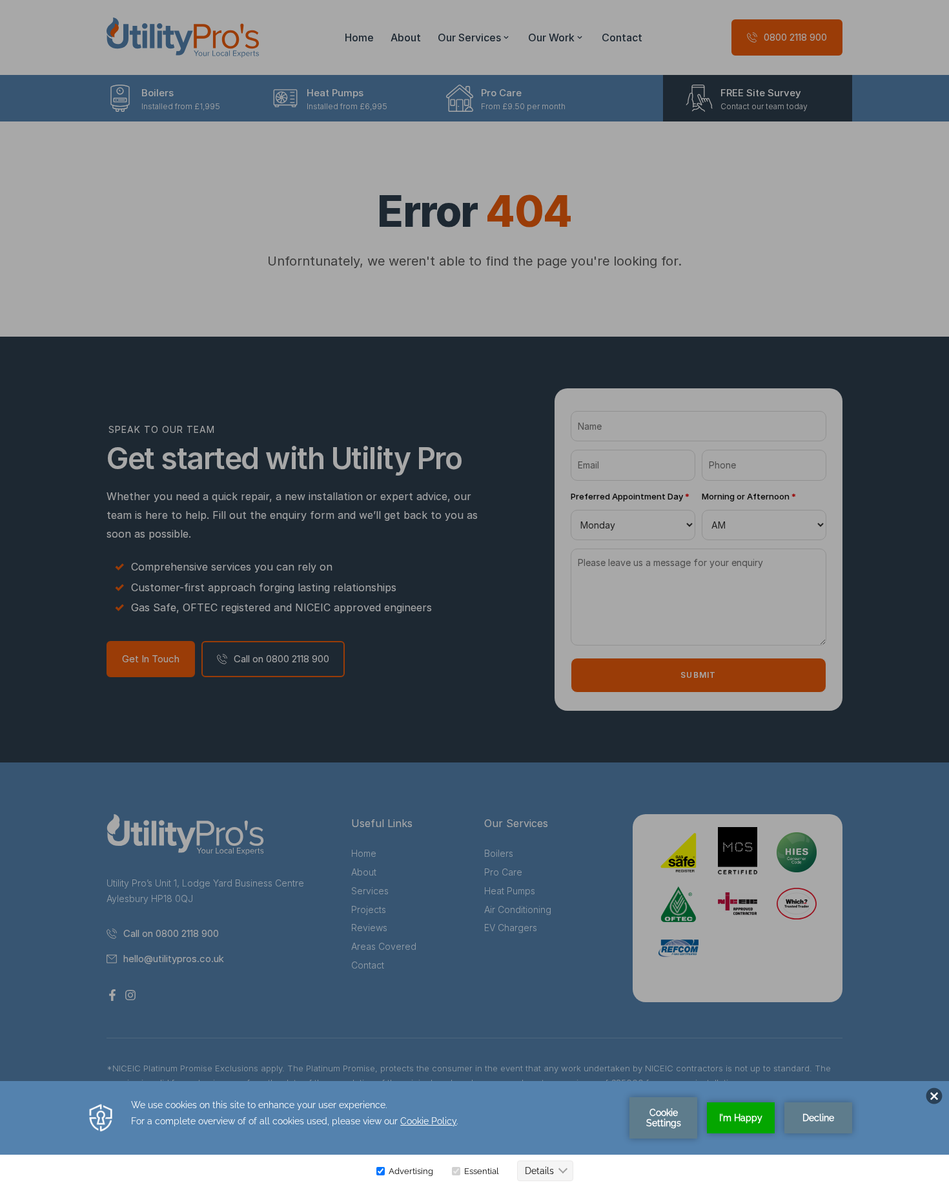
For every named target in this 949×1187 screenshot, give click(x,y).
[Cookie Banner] (474, 1134)
